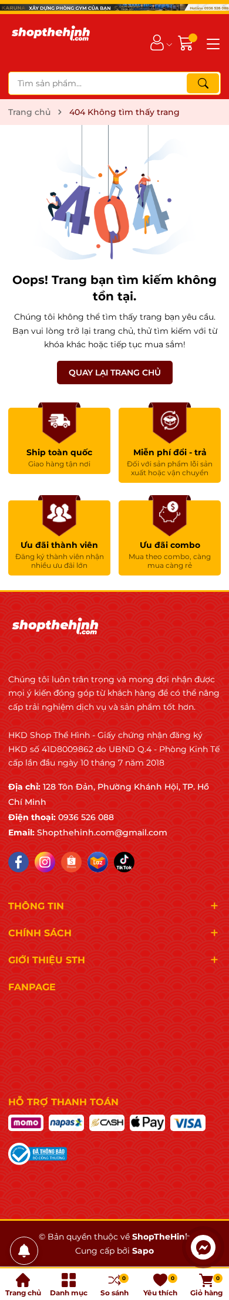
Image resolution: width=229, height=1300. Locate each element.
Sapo (143, 1250)
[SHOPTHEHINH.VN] (50, 42)
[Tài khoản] (157, 42)
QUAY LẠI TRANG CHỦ (115, 372)
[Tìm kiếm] (203, 83)
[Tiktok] (124, 862)
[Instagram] (45, 862)
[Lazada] (97, 862)
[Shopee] (71, 862)
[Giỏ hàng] (187, 42)
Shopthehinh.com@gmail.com (102, 832)
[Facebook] (18, 862)
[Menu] (211, 42)
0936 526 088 (86, 817)
